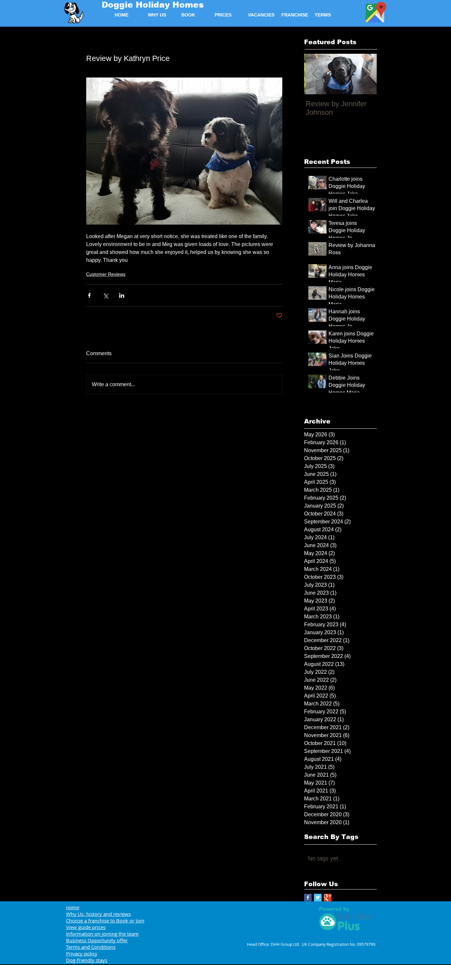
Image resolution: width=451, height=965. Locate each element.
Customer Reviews (105, 274)
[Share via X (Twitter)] (105, 295)
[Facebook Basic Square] (308, 897)
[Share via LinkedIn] (122, 295)
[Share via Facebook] (89, 295)
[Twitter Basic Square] (318, 897)
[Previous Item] (315, 74)
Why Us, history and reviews (98, 914)
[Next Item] (366, 74)
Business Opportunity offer (97, 940)
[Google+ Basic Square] (327, 897)
